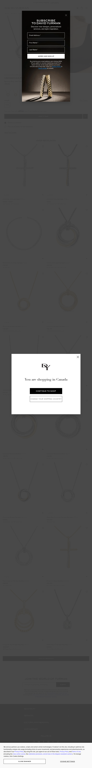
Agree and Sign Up (46, 56)
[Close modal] (66, 15)
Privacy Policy (56, 66)
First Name (33, 42)
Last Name (33, 49)
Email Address (34, 35)
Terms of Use (42, 68)
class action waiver (19, 754)
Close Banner (24, 761)
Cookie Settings (67, 761)
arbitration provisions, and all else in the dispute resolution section (50, 754)
